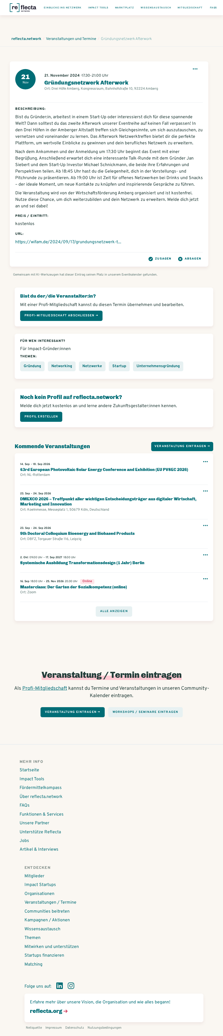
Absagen (193, 259)
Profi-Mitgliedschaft (44, 688)
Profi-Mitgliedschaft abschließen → (61, 315)
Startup (119, 366)
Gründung (32, 366)
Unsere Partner (34, 823)
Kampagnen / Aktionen (47, 920)
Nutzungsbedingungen (105, 1028)
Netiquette (34, 1028)
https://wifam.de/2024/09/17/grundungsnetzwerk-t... (68, 242)
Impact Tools (32, 779)
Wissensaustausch (42, 929)
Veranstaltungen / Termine (50, 902)
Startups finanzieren (44, 955)
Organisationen (39, 894)
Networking (61, 366)
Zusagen (163, 259)
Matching (33, 964)
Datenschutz (74, 1028)
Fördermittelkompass (41, 788)
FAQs (25, 805)
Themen (32, 938)
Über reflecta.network (41, 797)
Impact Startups (40, 885)
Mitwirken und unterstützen (51, 947)
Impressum (53, 1028)
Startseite (29, 770)
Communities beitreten (47, 911)
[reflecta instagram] (71, 986)
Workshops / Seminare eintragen (145, 712)
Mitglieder (34, 876)
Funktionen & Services (42, 814)
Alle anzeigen (114, 611)
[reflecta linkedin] (59, 986)
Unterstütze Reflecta (40, 832)
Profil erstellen (41, 417)
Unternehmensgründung (158, 366)
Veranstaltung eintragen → (182, 446)
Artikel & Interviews (39, 849)
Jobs (24, 841)
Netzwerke (92, 366)
